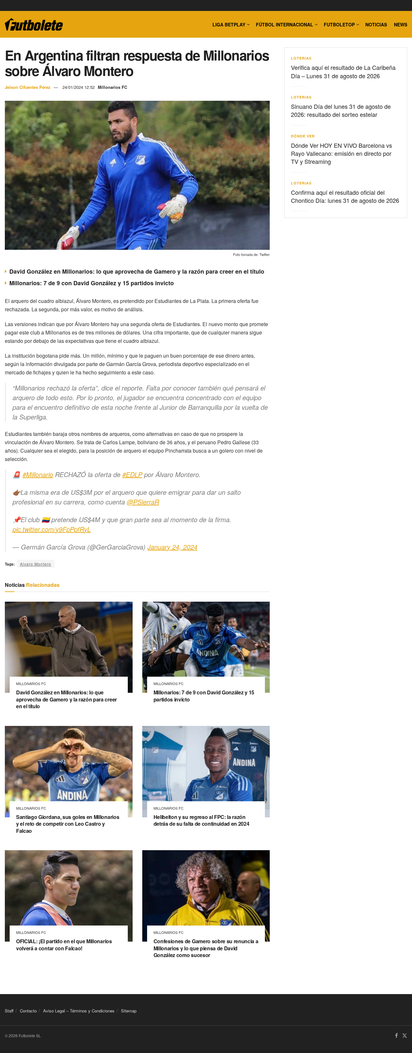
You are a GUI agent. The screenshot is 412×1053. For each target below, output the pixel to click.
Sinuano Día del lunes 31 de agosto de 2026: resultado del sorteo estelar (341, 110)
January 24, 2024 (172, 546)
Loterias (301, 58)
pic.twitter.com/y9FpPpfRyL (52, 529)
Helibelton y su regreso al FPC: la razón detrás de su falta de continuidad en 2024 (201, 820)
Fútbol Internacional (284, 24)
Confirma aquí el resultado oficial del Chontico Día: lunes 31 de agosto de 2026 (345, 196)
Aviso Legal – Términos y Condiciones (79, 1011)
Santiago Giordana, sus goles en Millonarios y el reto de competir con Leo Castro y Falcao (67, 823)
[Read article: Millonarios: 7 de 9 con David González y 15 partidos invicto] (206, 647)
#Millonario (38, 474)
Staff (9, 1011)
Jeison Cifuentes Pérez (28, 87)
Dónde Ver (303, 136)
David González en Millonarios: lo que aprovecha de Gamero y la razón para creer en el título (136, 271)
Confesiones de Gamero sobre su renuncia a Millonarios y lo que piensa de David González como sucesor (206, 948)
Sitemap (128, 1011)
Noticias (376, 24)
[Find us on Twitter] (404, 1035)
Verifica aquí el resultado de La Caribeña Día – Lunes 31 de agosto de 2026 (343, 71)
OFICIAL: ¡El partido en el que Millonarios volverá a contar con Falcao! (64, 944)
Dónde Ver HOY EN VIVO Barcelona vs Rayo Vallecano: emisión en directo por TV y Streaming (341, 153)
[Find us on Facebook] (396, 1035)
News (400, 24)
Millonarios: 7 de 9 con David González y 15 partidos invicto (91, 283)
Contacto (28, 1011)
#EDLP (132, 474)
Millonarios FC (112, 87)
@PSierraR (143, 501)
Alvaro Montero (35, 564)
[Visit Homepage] (34, 24)
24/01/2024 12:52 (78, 87)
